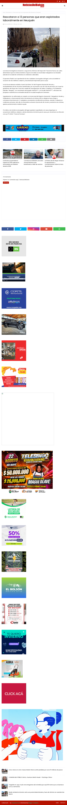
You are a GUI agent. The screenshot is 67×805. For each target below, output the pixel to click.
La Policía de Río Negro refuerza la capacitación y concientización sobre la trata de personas (54, 163)
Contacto (62, 802)
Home (57, 802)
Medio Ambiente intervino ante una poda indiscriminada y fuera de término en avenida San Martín (36, 793)
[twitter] (60, 1)
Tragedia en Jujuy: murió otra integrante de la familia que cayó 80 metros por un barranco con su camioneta (36, 785)
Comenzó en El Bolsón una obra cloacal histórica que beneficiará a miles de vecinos (33, 162)
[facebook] (57, 1)
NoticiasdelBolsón (8, 24)
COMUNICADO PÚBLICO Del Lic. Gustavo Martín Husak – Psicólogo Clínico (30, 777)
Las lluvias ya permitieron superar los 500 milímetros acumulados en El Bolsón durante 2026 (11, 163)
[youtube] (46, 229)
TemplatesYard (16, 803)
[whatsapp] (59, 229)
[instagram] (62, 1)
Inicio (4, 12)
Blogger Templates (33, 803)
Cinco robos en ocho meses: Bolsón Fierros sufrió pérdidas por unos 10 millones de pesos (36, 770)
